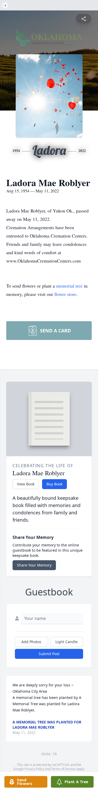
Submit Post (49, 653)
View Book (25, 484)
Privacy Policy (34, 769)
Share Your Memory (34, 565)
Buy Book (54, 484)
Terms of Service (63, 769)
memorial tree (69, 286)
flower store (65, 294)
